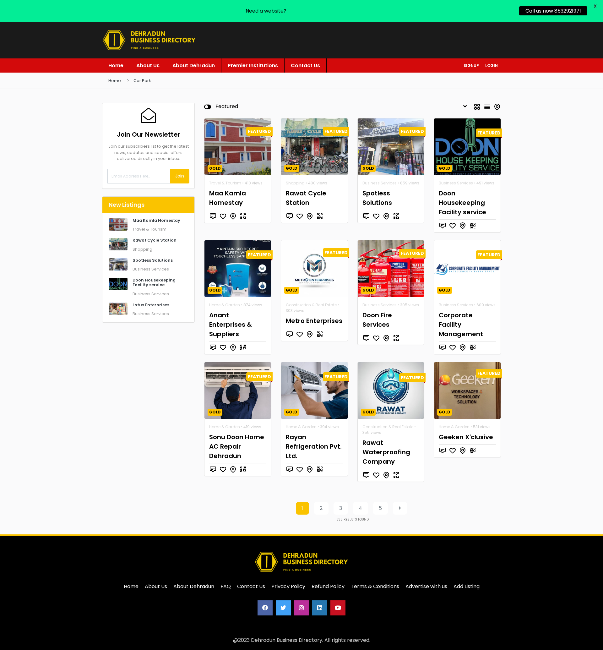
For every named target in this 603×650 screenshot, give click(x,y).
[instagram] (301, 607)
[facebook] (265, 607)
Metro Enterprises (314, 320)
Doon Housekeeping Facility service (154, 282)
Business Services (151, 269)
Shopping (142, 249)
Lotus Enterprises (151, 305)
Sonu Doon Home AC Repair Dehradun (236, 446)
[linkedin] (319, 607)
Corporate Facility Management (461, 324)
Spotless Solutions (153, 260)
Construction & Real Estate (311, 305)
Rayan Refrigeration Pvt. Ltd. (314, 446)
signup (471, 65)
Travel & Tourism (149, 229)
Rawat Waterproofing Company (386, 452)
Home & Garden (224, 305)
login (491, 65)
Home (114, 80)
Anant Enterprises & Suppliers (230, 324)
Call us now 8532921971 (553, 10)
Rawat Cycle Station (155, 240)
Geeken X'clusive (466, 437)
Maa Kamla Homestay (156, 220)
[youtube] (337, 607)
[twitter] (283, 607)
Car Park (142, 80)
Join (179, 176)
